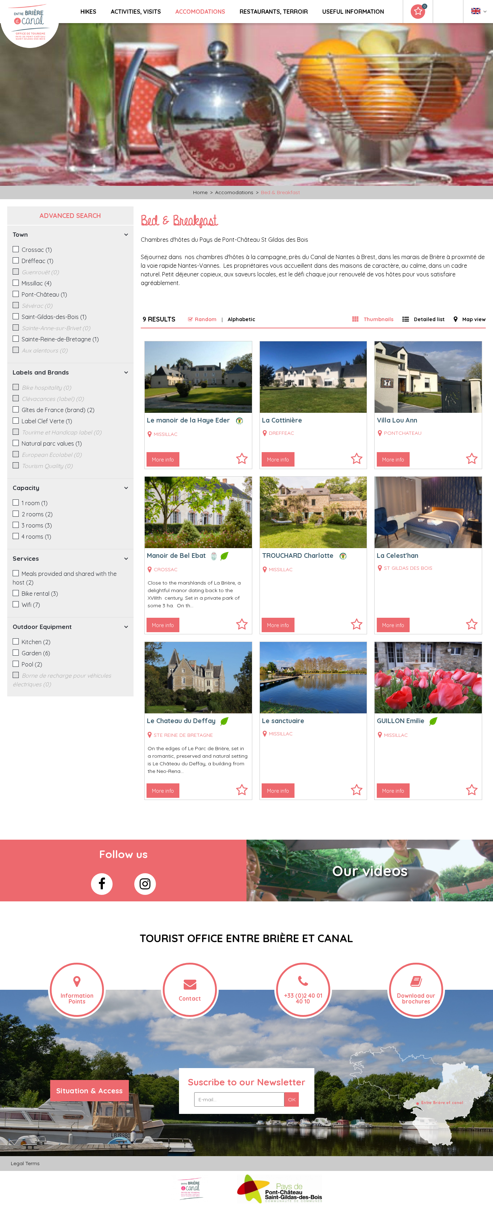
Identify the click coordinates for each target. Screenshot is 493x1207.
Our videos (369, 871)
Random (206, 319)
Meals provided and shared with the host (65, 578)
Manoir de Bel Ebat (176, 555)
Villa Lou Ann (397, 420)
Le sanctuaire (283, 721)
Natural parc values (52, 443)
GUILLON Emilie (400, 721)
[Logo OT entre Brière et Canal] (189, 1188)
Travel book (424, 6)
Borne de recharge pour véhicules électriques (62, 680)
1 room (35, 503)
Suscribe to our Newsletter (246, 1082)
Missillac (37, 283)
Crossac (37, 249)
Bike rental (40, 593)
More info (163, 459)
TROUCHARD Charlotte (297, 555)
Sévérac (37, 305)
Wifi (31, 604)
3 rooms (37, 525)
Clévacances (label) (53, 398)
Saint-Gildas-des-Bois (54, 316)
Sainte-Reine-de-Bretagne (60, 339)
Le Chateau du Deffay (181, 721)
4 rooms (36, 536)
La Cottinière (282, 420)
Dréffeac (37, 260)
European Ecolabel (52, 454)
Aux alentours (44, 350)
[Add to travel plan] (242, 462)
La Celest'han (397, 555)
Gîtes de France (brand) (58, 410)
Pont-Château (44, 294)
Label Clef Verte (47, 421)
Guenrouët (40, 272)
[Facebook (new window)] (102, 884)
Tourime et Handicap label (61, 432)
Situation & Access (89, 1090)
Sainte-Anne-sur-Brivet (56, 328)
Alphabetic (241, 319)
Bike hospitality (46, 387)
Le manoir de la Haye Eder (188, 420)
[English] (479, 12)
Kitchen (36, 642)
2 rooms (37, 514)
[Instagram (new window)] (145, 884)
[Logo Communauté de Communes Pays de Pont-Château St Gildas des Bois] (279, 1188)
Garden (36, 653)
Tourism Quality (47, 465)
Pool (32, 664)
